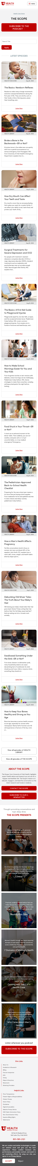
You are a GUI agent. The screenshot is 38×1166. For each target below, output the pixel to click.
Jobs (4, 1075)
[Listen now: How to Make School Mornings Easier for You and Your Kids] (19, 348)
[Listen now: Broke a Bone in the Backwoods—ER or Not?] (19, 123)
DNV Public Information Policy (11, 1112)
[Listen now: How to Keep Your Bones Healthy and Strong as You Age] (19, 694)
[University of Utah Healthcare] (19, 1128)
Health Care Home (19, 13)
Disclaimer (6, 1104)
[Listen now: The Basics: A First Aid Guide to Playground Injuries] (19, 292)
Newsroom (6, 1083)
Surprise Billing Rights (9, 1117)
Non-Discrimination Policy (10, 1114)
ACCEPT (8, 1161)
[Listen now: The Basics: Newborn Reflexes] (19, 70)
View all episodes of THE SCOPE (19, 759)
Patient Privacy (7, 1099)
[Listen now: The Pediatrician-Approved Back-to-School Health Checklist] (19, 465)
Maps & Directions (8, 1080)
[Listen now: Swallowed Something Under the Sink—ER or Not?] (19, 638)
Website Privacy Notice (10, 1109)
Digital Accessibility (8, 1107)
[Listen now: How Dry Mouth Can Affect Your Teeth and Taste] (19, 179)
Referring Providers (8, 1085)
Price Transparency (8, 1094)
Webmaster (6, 1120)
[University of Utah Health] (7, 3)
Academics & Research (9, 1067)
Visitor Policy (6, 1102)
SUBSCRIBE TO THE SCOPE (19, 1048)
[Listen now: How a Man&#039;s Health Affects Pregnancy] (19, 524)
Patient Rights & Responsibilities (12, 1096)
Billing (4, 1070)
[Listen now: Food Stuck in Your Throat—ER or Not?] (19, 409)
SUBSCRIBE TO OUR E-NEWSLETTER (19, 796)
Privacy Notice (16, 1156)
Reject (20, 1161)
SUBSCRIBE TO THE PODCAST (19, 27)
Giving (5, 1077)
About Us (5, 1065)
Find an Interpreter (8, 1072)
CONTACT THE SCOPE (19, 788)
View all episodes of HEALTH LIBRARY (19, 751)
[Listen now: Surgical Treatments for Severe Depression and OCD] (19, 232)
